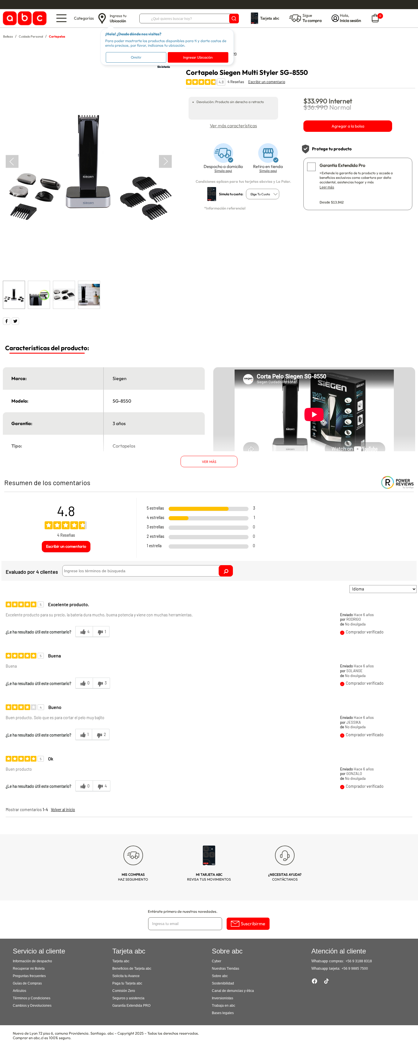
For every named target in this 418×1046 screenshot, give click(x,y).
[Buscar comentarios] (226, 571)
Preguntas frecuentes (29, 976)
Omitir (136, 57)
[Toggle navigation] (61, 18)
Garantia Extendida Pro (342, 165)
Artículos (19, 991)
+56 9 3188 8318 (358, 961)
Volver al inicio (63, 809)
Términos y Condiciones (31, 998)
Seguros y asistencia (128, 998)
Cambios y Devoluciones (32, 1006)
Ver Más (209, 462)
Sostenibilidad (223, 983)
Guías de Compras (27, 983)
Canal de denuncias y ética (233, 991)
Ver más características (233, 125)
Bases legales (223, 1013)
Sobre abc (220, 976)
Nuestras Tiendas (225, 969)
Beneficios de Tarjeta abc (131, 969)
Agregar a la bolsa (348, 126)
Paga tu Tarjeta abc (127, 983)
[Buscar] (234, 18)
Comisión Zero (123, 991)
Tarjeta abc (120, 961)
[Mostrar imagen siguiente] (165, 161)
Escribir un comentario (266, 81)
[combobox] (262, 194)
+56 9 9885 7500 (355, 969)
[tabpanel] (89, 161)
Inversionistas (222, 998)
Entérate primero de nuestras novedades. (183, 911)
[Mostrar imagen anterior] (12, 161)
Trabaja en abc (223, 1006)
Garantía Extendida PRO (131, 1006)
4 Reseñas (235, 81)
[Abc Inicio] (23, 18)
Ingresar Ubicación (198, 57)
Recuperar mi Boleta (29, 969)
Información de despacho (32, 961)
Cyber (216, 961)
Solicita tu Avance (126, 976)
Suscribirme (253, 923)
